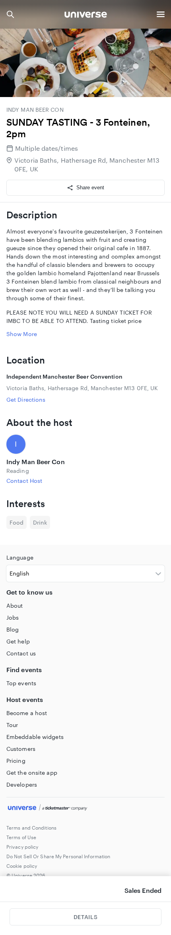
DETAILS (85, 917)
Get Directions (25, 399)
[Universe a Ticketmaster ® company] (85, 808)
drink (40, 522)
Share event (90, 187)
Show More (21, 333)
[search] (10, 14)
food (16, 522)
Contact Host (24, 480)
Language (19, 557)
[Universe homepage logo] (85, 15)
